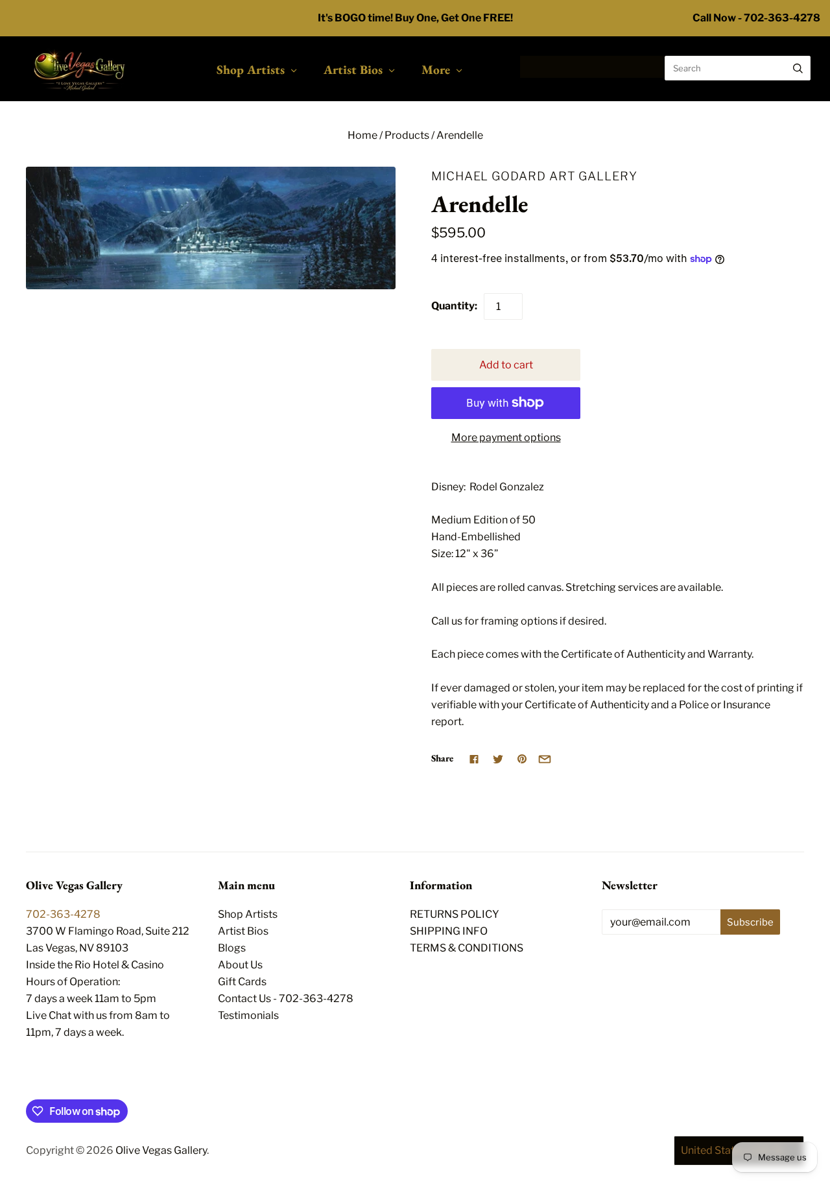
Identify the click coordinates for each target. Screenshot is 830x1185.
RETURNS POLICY (454, 914)
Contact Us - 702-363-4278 (285, 998)
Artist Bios (353, 69)
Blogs (232, 948)
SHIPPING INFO (449, 931)
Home (362, 135)
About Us (240, 965)
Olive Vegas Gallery (161, 1150)
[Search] (798, 68)
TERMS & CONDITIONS (466, 948)
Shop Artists (251, 69)
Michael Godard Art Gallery (534, 176)
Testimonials (248, 1015)
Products (407, 135)
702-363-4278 (63, 914)
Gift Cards (242, 982)
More (435, 69)
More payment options (506, 437)
